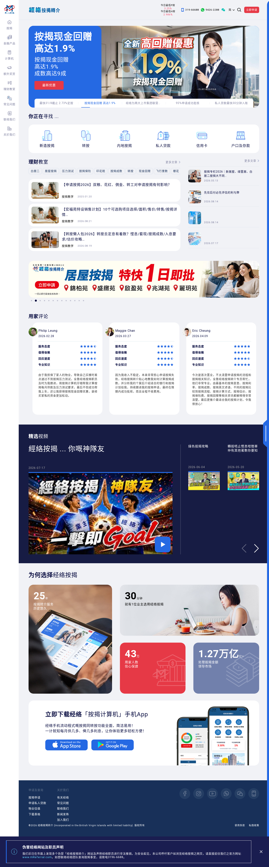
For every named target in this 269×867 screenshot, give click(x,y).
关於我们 (9, 134)
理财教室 (9, 89)
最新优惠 (49, 85)
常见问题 (9, 104)
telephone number (253, 793)
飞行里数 (162, 171)
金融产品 (9, 43)
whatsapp (226, 793)
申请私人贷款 (37, 803)
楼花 (176, 171)
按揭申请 (34, 797)
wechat (240, 793)
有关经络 (63, 797)
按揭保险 (85, 171)
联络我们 (9, 119)
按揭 (9, 28)
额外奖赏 (9, 73)
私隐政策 (254, 825)
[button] (31, 301)
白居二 (35, 171)
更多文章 (171, 162)
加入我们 (63, 819)
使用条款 (240, 825)
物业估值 (34, 808)
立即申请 (251, 9)
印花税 (100, 171)
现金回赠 (145, 171)
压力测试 (68, 171)
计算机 (9, 58)
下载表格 (34, 814)
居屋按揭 (51, 171)
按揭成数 (116, 171)
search (239, 10)
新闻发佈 (63, 814)
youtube (212, 793)
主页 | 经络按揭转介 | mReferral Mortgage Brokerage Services (9, 9)
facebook (184, 793)
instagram (198, 793)
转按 (131, 171)
